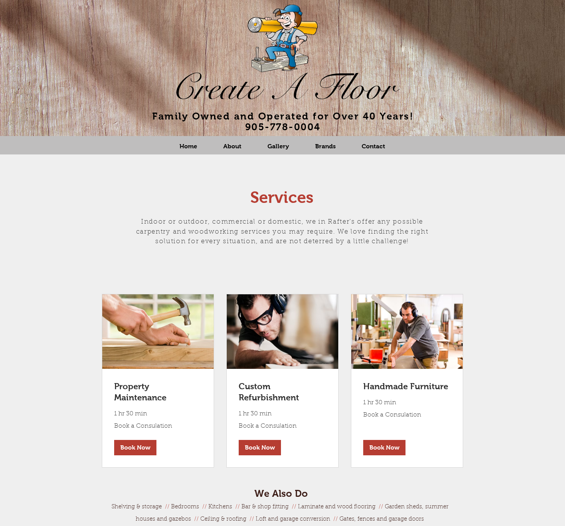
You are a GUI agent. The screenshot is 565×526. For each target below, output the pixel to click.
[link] (158, 392)
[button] (135, 447)
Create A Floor (283, 88)
